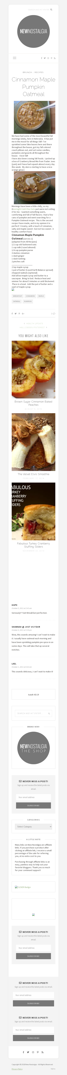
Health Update (34, 323)
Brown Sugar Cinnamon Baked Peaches (33, 403)
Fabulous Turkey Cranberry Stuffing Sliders (33, 545)
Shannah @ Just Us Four (26, 627)
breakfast (17, 296)
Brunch (27, 72)
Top (52, 1069)
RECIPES (39, 72)
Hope (14, 605)
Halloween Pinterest (32, 327)
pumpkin (28, 301)
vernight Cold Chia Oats (24, 209)
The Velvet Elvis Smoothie (33, 474)
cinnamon (30, 296)
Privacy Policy (17, 1069)
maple (41, 296)
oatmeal (16, 301)
